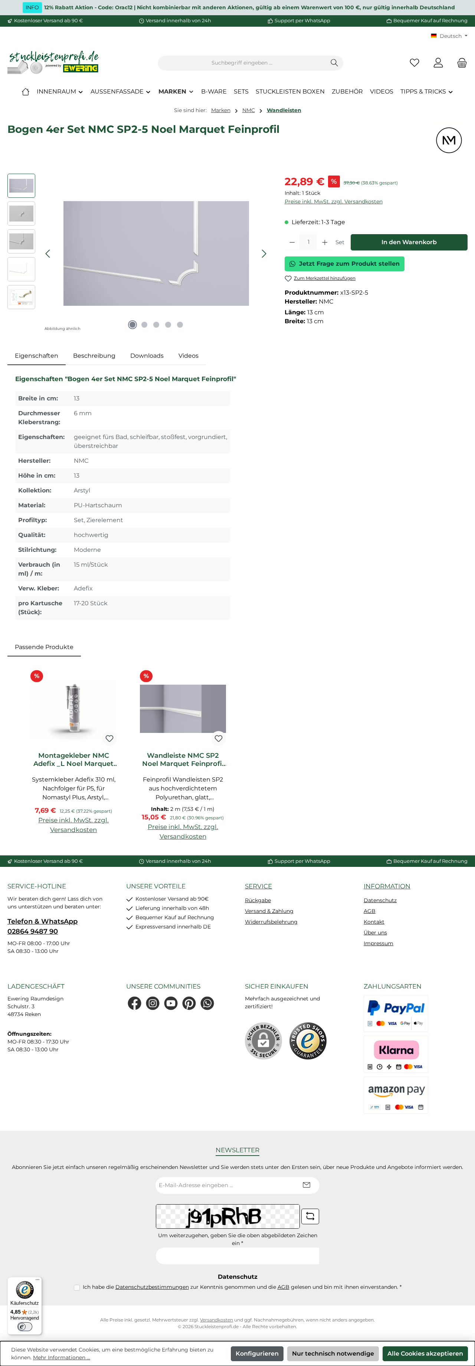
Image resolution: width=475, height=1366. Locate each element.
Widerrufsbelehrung (271, 921)
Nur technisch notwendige (333, 1353)
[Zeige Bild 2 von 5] (144, 325)
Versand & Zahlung (269, 911)
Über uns (375, 932)
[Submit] (307, 1185)
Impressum (378, 943)
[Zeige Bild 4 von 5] (168, 325)
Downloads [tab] (147, 355)
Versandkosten (216, 1320)
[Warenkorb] (460, 63)
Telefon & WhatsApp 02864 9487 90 (42, 926)
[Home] (25, 91)
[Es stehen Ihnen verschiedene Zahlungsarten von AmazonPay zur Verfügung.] (396, 1095)
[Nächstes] (263, 254)
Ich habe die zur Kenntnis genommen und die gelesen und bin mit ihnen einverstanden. (242, 1287)
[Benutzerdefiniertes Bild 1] (308, 1040)
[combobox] (242, 63)
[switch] (24, 1326)
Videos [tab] (188, 355)
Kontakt (374, 921)
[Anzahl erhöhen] (324, 242)
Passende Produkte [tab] (44, 647)
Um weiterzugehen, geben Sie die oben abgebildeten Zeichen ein (237, 1239)
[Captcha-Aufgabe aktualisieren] (310, 1216)
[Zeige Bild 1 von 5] (132, 325)
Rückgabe (258, 900)
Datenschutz (380, 900)
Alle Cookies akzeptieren (425, 1353)
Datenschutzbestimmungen (152, 1287)
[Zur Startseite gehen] (53, 63)
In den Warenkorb (409, 242)
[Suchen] (334, 63)
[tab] (36, 356)
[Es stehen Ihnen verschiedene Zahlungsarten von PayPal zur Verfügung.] (396, 1013)
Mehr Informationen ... (61, 1357)
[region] (138, 253)
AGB (370, 911)
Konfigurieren (257, 1353)
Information (387, 886)
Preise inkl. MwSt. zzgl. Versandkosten (334, 201)
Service (258, 886)
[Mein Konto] (438, 63)
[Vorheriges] (48, 254)
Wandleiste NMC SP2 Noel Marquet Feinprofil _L (183, 759)
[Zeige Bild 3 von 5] (156, 325)
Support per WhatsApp (302, 20)
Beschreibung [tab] (94, 355)
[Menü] (37, 1281)
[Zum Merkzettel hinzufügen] (109, 738)
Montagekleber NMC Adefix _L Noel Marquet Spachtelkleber (73, 759)
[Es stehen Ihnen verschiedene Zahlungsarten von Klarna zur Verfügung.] (396, 1054)
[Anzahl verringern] (292, 242)
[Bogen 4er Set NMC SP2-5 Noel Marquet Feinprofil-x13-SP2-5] (156, 253)
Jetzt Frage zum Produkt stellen (349, 263)
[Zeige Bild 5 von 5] (180, 325)
